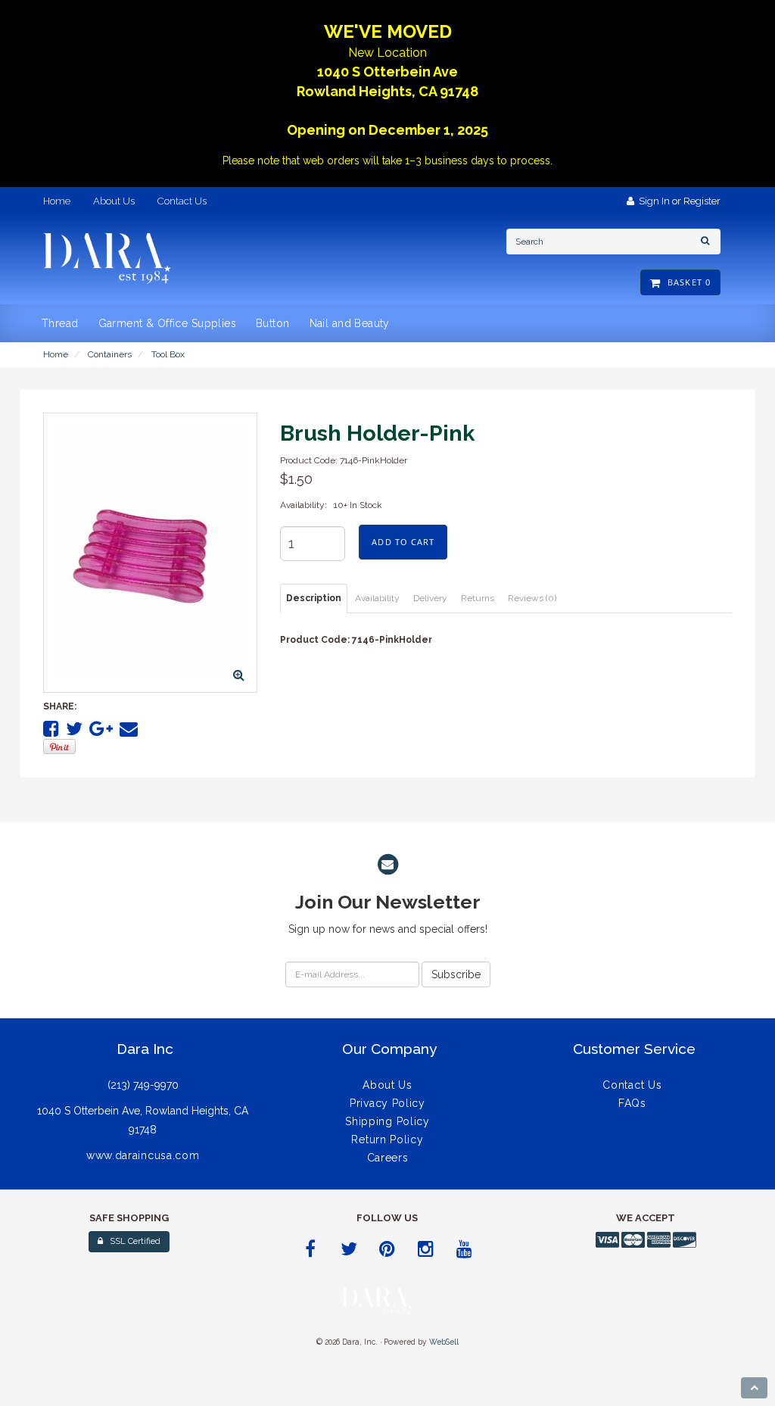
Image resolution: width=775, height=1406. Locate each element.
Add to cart (403, 541)
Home (55, 354)
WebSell (444, 1341)
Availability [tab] (377, 598)
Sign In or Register (677, 201)
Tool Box (168, 354)
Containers (110, 354)
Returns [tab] (477, 598)
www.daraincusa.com (143, 1155)
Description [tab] (313, 598)
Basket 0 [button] (686, 282)
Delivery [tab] (430, 598)
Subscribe (456, 974)
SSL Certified (131, 1241)
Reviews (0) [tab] (532, 598)
